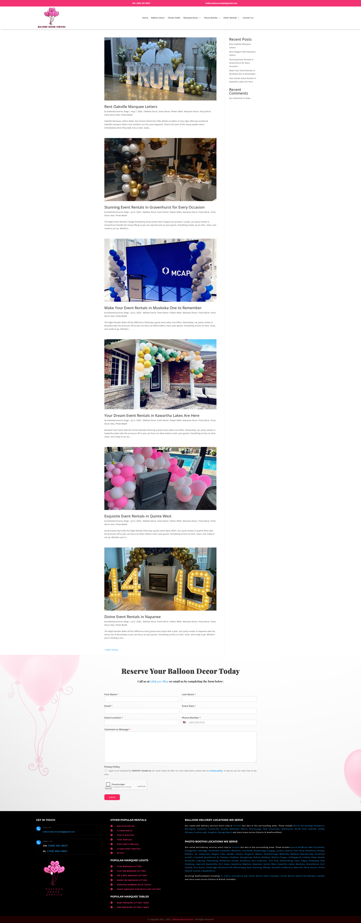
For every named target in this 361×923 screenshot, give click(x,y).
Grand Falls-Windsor (306, 876)
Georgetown (246, 857)
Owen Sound (317, 857)
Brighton (247, 864)
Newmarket (287, 829)
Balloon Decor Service (183, 919)
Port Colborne (259, 860)
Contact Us (248, 17)
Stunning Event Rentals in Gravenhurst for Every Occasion (154, 207)
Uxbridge (202, 850)
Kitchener (225, 850)
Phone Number (191, 717)
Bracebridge (307, 825)
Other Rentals (230, 17)
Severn (288, 850)
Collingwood (295, 857)
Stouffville (213, 850)
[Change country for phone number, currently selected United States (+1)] (185, 722)
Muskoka (300, 864)
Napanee (257, 864)
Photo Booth (127, 114)
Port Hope (224, 864)
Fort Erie (273, 860)
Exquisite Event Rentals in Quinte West (137, 516)
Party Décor (205, 111)
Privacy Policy (112, 766)
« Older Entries (111, 649)
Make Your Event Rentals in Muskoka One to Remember (153, 307)
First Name (111, 694)
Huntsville (214, 829)
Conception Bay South (243, 876)
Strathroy (245, 860)
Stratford (319, 854)
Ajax (249, 867)
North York (300, 829)
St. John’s (225, 876)
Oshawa (189, 832)
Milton (244, 829)
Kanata (239, 854)
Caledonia (236, 864)
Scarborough (200, 832)
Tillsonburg (212, 860)
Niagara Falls (218, 854)
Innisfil (224, 829)
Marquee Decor (190, 17)
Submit (112, 797)
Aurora (293, 847)
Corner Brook (287, 876)
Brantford (311, 850)
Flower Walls (174, 17)
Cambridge (211, 867)
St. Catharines (202, 854)
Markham (234, 829)
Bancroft (298, 867)
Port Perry (298, 850)
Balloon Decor (158, 17)
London (280, 850)
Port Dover (199, 867)
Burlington (190, 829)
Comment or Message (117, 729)
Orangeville (190, 850)
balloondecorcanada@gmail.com (221, 3)
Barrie (296, 825)
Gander (321, 876)
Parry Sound (310, 867)
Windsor (189, 854)
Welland (294, 854)
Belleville (284, 854)
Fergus (283, 857)
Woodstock (209, 857)
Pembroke (225, 860)
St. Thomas (222, 857)
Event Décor (164, 111)
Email (108, 706)
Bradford (302, 847)
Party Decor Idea (112, 114)
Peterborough (271, 854)
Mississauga (255, 829)
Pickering (257, 867)
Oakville (312, 829)
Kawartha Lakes (286, 864)
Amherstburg (286, 860)
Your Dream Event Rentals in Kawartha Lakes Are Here (151, 415)
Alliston (275, 857)
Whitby (266, 867)
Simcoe (235, 860)
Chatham (234, 857)
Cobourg (200, 860)
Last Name (189, 694)
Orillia (321, 829)
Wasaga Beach (225, 832)
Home (145, 17)
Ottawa (320, 850)
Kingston (249, 854)
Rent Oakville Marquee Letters (130, 106)
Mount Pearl (262, 876)
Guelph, (231, 854)
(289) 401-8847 (143, 3)
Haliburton (287, 867)
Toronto (237, 825)
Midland (266, 857)
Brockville (190, 860)
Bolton (257, 857)
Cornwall (198, 857)
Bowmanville (306, 854)
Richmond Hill (225, 867)
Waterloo (236, 850)
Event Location (113, 717)
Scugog (271, 850)
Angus (304, 860)
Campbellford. (208, 871)
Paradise (274, 876)
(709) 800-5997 (57, 851)
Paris (297, 860)
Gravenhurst (312, 864)
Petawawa (314, 860)
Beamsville (211, 864)
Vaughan (212, 832)
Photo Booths (210, 17)
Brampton (319, 825)
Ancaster (276, 867)
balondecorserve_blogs (118, 111)
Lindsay (306, 857)
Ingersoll (200, 864)
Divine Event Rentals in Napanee (132, 616)
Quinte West (269, 864)
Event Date (189, 706)
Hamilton (202, 829)
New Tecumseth (271, 829)
